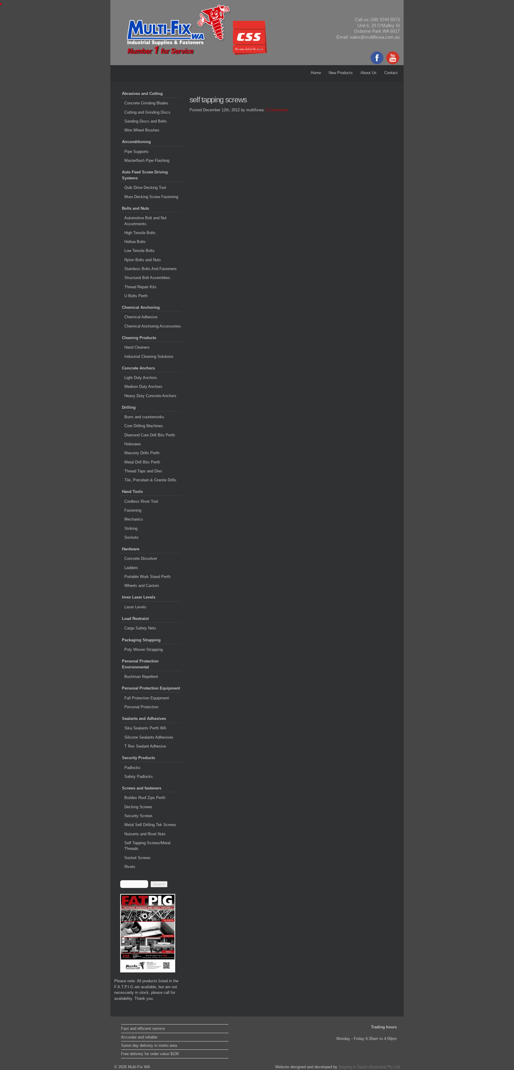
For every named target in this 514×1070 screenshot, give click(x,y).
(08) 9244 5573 (385, 19)
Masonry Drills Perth (141, 453)
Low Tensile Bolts (139, 250)
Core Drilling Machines (143, 426)
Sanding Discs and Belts (145, 121)
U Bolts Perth (136, 296)
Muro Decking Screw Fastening (151, 197)
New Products (341, 73)
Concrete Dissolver (140, 558)
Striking (130, 528)
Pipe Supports (136, 151)
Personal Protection (141, 707)
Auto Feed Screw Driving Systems (145, 175)
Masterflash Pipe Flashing (146, 160)
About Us (369, 73)
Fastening (132, 510)
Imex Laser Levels (138, 597)
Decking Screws (138, 807)
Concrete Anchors (138, 368)
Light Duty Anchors (140, 377)
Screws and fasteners (141, 788)
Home (316, 73)
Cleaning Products (139, 338)
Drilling (129, 407)
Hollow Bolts (135, 241)
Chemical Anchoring (141, 307)
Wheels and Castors (141, 585)
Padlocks (132, 767)
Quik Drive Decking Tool (145, 187)
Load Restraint (135, 618)
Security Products (138, 758)
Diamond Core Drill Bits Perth (149, 435)
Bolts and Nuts (135, 208)
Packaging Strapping (141, 640)
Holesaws (132, 444)
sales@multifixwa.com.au (375, 37)
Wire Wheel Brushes (141, 130)
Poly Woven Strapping (143, 649)
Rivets (129, 866)
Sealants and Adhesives (144, 718)
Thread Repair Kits (140, 287)
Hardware (130, 549)
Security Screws (138, 816)
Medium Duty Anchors (143, 386)
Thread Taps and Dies (143, 471)
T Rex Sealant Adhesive (145, 746)
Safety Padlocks (138, 776)
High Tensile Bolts (140, 233)
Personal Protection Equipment (151, 688)
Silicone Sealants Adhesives (148, 737)
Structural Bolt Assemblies (147, 277)
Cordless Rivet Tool (141, 501)
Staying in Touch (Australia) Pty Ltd (369, 1067)
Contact (391, 73)
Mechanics (133, 519)
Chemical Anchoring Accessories (152, 326)
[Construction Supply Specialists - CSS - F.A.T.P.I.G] (147, 933)
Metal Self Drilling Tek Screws (150, 825)
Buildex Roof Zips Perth (144, 797)
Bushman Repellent (141, 676)
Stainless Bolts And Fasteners (150, 269)
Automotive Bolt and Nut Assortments (145, 221)
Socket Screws (137, 858)
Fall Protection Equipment (146, 698)
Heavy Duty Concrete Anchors (150, 396)
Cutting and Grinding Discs (147, 112)
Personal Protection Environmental (140, 664)
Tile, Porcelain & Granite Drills (150, 480)
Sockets (131, 537)
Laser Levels (135, 607)
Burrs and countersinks (144, 417)
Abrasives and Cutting (142, 93)
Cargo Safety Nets (140, 628)
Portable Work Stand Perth (147, 576)
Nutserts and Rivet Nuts (145, 834)
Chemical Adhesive (140, 317)
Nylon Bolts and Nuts (142, 260)
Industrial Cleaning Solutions (148, 356)
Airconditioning (136, 142)
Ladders (131, 567)
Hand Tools (132, 491)
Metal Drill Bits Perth (142, 462)
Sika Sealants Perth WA (145, 728)
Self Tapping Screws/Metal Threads (147, 846)
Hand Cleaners (137, 347)
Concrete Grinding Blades (146, 103)
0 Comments (277, 110)
